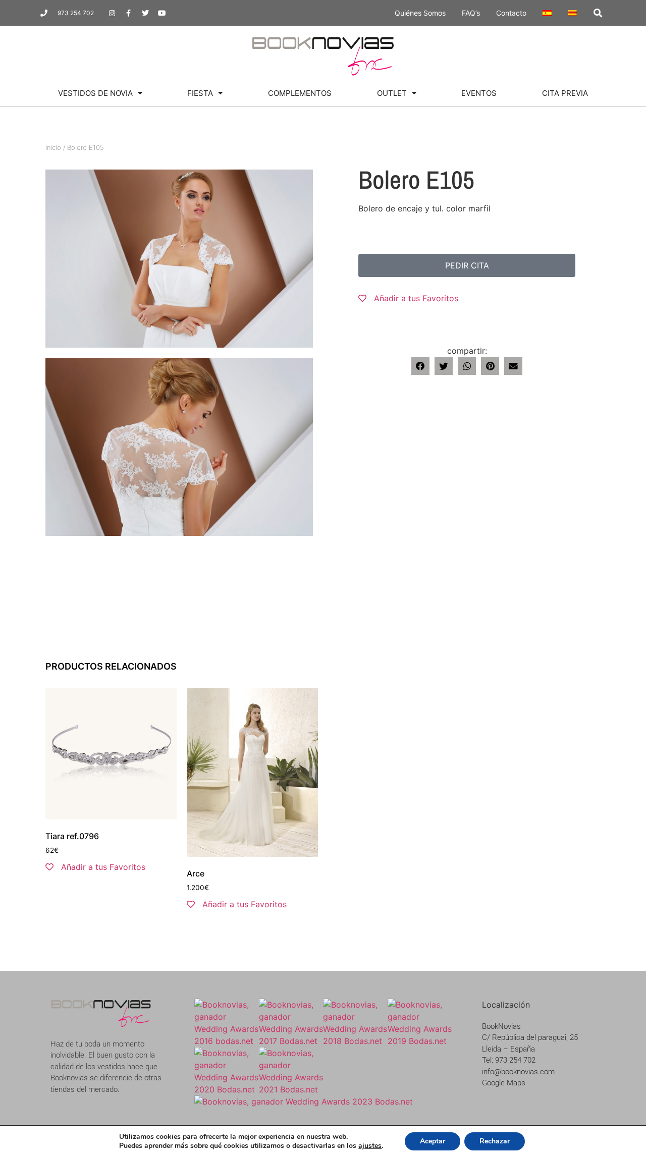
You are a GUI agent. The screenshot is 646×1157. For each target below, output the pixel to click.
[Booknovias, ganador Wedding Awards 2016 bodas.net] (226, 1041)
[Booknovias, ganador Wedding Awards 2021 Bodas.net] (291, 1089)
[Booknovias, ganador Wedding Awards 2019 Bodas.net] (420, 1041)
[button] (598, 13)
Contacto (511, 13)
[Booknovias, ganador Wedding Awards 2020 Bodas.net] (226, 1089)
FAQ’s (471, 13)
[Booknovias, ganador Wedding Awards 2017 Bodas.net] (291, 1041)
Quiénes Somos (420, 13)
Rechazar (494, 1141)
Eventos (479, 93)
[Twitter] (145, 13)
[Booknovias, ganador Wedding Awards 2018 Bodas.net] (355, 1041)
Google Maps (503, 1082)
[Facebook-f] (129, 13)
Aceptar (432, 1141)
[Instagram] (112, 13)
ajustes (370, 1145)
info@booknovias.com (518, 1071)
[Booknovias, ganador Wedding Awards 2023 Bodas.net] (303, 1101)
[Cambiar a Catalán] (572, 13)
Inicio (53, 147)
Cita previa (565, 93)
